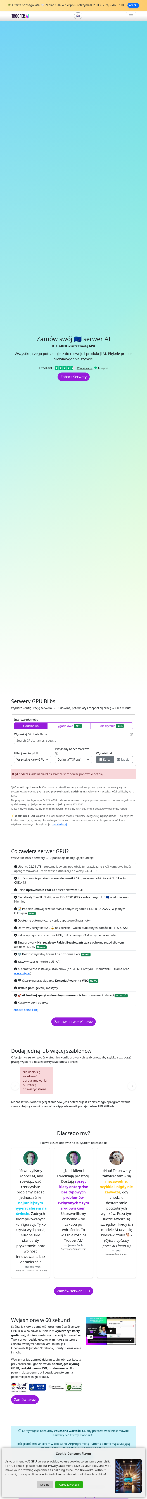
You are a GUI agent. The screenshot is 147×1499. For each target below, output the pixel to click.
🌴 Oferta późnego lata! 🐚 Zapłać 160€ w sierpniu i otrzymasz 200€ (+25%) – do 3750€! (67, 5)
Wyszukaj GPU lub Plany (30, 734)
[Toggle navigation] (131, 15)
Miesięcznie (111, 726)
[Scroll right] (132, 1086)
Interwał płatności (26, 720)
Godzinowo (31, 726)
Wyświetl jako (105, 753)
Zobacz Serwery (74, 376)
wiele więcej (22, 973)
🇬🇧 (78, 16)
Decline (44, 1484)
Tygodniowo (68, 726)
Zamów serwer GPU (73, 1290)
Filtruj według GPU (26, 753)
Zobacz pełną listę (25, 1010)
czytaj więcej (59, 824)
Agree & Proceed (69, 1484)
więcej (133, 5)
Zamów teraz (25, 1399)
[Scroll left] (15, 1086)
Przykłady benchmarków (72, 749)
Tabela (124, 759)
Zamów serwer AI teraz (73, 1021)
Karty (106, 759)
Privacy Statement (60, 1466)
